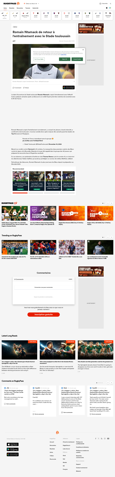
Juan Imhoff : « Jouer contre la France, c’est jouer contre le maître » (37, 184)
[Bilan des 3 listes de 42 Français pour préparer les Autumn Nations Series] (69, 176)
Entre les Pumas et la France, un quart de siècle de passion (20, 184)
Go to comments (10, 404)
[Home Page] (12, 3)
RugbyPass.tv (66, 445)
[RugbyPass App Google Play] (22, 450)
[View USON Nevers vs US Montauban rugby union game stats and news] (87, 15)
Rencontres (20, 8)
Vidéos (52, 456)
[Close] (83, 50)
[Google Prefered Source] (68, 88)
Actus (5, 8)
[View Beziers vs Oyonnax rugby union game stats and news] (56, 15)
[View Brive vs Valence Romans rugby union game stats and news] (108, 15)
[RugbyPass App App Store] (22, 445)
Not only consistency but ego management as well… (13, 398)
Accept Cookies (77, 59)
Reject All (64, 59)
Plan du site (53, 459)
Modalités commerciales (80, 456)
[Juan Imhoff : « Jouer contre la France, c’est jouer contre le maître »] (37, 176)
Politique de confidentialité (80, 443)
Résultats (11, 8)
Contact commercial (81, 468)
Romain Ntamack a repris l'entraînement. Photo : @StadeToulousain (31, 81)
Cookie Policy (63, 54)
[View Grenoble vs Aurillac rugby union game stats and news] (77, 15)
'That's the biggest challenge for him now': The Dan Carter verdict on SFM (13, 392)
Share (27, 88)
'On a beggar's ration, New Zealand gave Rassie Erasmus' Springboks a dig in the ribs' (42, 392)
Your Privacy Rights (39, 59)
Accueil (52, 442)
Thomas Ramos (48, 156)
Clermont (31, 149)
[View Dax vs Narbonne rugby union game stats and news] (66, 15)
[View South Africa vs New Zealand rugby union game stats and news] (15, 15)
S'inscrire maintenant (68, 442)
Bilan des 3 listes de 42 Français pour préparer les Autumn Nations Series (70, 184)
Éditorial (78, 471)
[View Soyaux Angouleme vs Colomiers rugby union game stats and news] (46, 15)
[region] (58, 56)
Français (65, 469)
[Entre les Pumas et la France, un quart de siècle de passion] (20, 176)
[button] (19, 357)
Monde (65, 462)
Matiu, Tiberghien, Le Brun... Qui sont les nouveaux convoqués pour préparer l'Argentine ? (53, 185)
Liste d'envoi (66, 449)
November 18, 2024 (55, 144)
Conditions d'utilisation (82, 447)
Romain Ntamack (43, 95)
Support (78, 464)
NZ (64, 466)
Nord (64, 455)
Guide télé (35, 8)
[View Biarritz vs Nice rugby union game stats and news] (35, 15)
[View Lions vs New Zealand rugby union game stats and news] (25, 15)
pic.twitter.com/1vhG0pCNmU (33, 141)
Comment (18, 88)
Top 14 (13, 134)
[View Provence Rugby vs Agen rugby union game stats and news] (98, 15)
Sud (64, 459)
